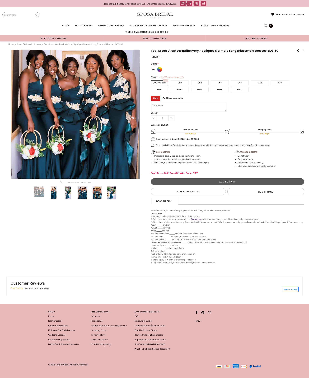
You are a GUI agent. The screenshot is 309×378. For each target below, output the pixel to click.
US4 (220, 82)
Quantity (155, 113)
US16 (199, 89)
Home (11, 44)
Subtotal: (155, 125)
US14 (179, 89)
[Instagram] (209, 312)
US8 (260, 82)
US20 (239, 89)
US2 (200, 82)
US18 (219, 89)
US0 (180, 82)
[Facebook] (197, 312)
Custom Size (159, 82)
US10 (279, 82)
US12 (159, 89)
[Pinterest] (202, 312)
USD (198, 321)
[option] (53, 38)
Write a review (290, 289)
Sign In (279, 14)
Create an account (295, 14)
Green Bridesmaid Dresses (29, 44)
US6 (240, 82)
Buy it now (265, 192)
